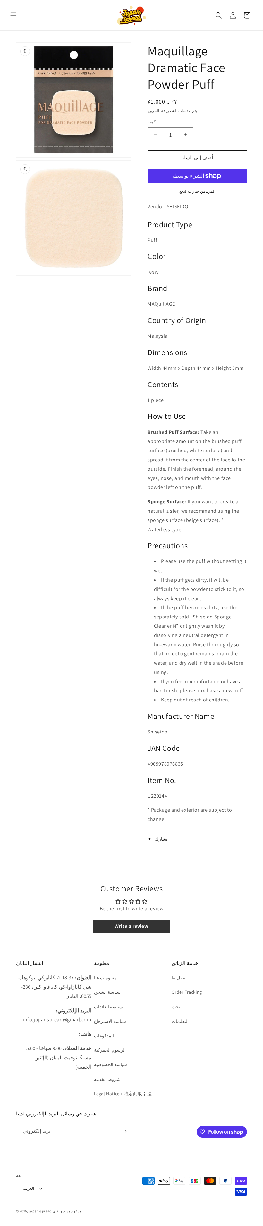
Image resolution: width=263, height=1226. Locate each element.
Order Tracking (187, 992)
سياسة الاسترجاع (110, 1021)
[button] (13, 15)
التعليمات (180, 1021)
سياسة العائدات (108, 1007)
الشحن (171, 110)
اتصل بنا (179, 978)
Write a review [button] (131, 926)
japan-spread (40, 1211)
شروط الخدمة (107, 1079)
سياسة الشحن (107, 992)
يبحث (177, 1007)
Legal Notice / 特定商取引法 (123, 1094)
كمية (152, 122)
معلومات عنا (105, 978)
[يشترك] (124, 1131)
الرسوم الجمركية (110, 1050)
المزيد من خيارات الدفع (197, 191)
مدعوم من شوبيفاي (67, 1211)
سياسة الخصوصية (110, 1064)
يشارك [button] (161, 839)
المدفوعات (104, 1036)
